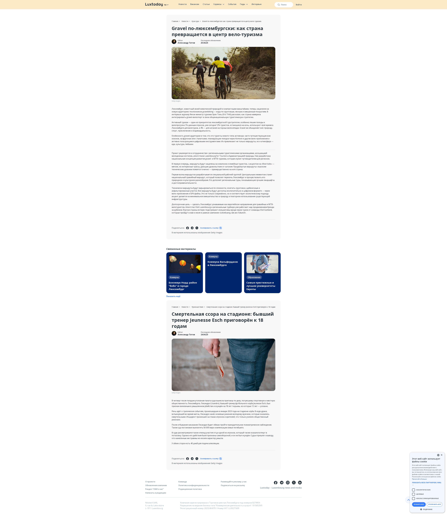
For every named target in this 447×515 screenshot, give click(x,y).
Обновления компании (156, 485)
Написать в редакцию (155, 493)
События (232, 4)
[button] (427, 483)
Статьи (206, 4)
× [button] (441, 455)
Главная (175, 21)
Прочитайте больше (419, 479)
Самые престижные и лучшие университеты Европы (260, 286)
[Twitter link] (294, 482)
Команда (182, 482)
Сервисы (217, 4)
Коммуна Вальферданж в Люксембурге (223, 263)
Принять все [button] (419, 504)
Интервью (257, 4)
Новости (183, 4)
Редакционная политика (190, 489)
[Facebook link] (276, 482)
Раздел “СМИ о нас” (154, 489)
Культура (195, 21)
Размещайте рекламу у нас (234, 482)
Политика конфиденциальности (193, 485)
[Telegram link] (282, 482)
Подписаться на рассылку (233, 485)
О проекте (150, 482)
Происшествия (197, 307)
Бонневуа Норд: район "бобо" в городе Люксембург (183, 286)
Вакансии (194, 4)
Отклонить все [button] (434, 504)
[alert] (427, 482)
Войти (299, 4)
